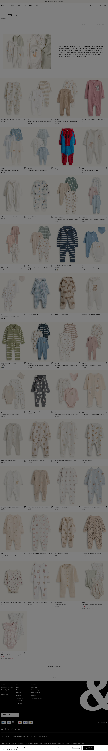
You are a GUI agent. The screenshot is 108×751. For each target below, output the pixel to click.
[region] (54, 748)
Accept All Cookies (88, 748)
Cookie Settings (76, 748)
